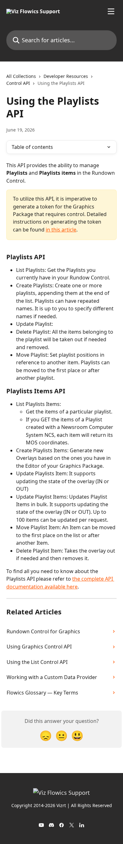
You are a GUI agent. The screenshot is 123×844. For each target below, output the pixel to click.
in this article (61, 229)
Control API (18, 83)
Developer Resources (66, 76)
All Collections (21, 76)
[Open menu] (111, 11)
